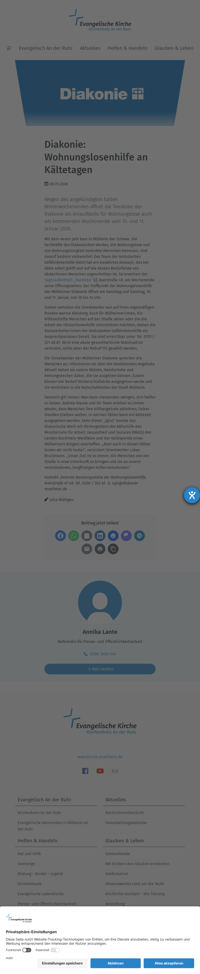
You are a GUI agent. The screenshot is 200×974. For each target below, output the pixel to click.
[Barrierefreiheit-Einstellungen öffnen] (192, 495)
